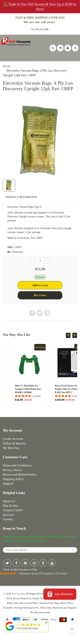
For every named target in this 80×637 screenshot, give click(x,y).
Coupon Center (13, 510)
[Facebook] (16, 563)
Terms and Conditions (17, 465)
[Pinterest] (25, 563)
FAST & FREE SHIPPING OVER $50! (40, 17)
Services (8, 515)
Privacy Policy (12, 470)
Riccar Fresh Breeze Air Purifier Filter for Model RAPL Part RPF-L (57, 389)
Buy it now (40, 295)
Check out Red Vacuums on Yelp (20, 569)
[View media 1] (9, 185)
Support (8, 483)
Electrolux (17, 252)
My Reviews (11, 448)
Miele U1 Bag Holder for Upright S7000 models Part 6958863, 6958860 (19, 389)
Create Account (13, 439)
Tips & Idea (10, 505)
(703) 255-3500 (41, 29)
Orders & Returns (14, 443)
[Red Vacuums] (9, 631)
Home (7, 66)
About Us (9, 501)
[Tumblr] (43, 563)
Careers (8, 519)
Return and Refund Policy (20, 474)
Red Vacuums (18, 593)
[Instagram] (34, 563)
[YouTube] (52, 563)
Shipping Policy (13, 479)
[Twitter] (7, 563)
